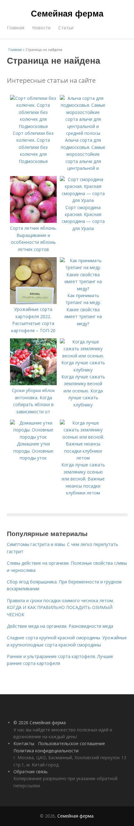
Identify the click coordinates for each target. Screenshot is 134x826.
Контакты (23, 743)
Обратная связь (30, 771)
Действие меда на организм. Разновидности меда (60, 626)
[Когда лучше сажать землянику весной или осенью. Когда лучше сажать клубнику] (83, 370)
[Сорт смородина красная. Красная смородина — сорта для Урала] (83, 200)
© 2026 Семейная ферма (39, 722)
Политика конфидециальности (46, 751)
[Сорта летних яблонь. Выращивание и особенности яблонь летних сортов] (33, 221)
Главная (15, 28)
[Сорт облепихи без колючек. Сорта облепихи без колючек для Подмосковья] (33, 126)
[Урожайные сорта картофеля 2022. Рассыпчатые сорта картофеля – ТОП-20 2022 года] (33, 302)
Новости (41, 28)
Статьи (66, 28)
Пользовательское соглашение (71, 743)
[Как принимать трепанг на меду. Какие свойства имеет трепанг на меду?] (83, 289)
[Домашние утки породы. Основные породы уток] (33, 437)
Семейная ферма (67, 13)
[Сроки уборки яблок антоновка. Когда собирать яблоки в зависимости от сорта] (33, 383)
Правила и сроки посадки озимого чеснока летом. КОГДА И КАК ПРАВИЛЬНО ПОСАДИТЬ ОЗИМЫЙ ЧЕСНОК (60, 607)
